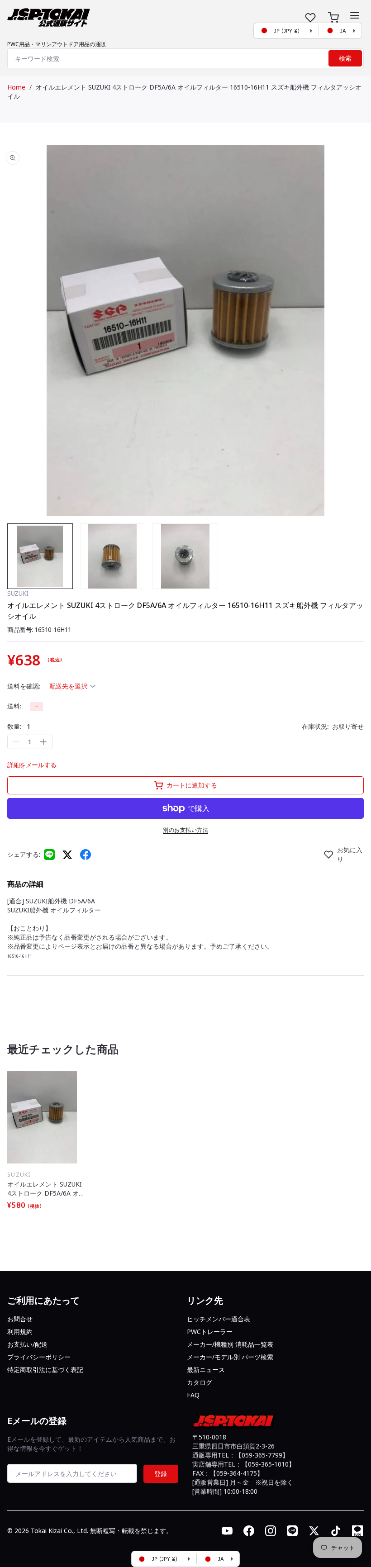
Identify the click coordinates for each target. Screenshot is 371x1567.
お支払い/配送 (27, 1344)
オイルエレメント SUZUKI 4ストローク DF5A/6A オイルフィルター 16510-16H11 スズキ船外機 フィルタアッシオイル (46, 1189)
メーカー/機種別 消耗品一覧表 (230, 1344)
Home (16, 87)
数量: (18, 726)
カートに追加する (191, 785)
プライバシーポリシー (39, 1357)
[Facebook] (85, 854)
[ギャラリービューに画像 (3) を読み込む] (185, 556)
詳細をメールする (32, 764)
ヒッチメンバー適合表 (218, 1319)
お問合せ (20, 1319)
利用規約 (20, 1331)
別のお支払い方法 (185, 830)
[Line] (49, 854)
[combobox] (185, 58)
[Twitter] (67, 854)
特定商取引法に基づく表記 (45, 1369)
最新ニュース (206, 1369)
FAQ (193, 1395)
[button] (355, 15)
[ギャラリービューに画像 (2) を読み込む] (113, 556)
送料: (14, 706)
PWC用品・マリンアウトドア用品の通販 (56, 44)
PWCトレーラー (210, 1331)
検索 (345, 58)
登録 (160, 1473)
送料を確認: (23, 686)
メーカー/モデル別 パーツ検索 (230, 1357)
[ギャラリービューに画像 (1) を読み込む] (40, 556)
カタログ (199, 1382)
